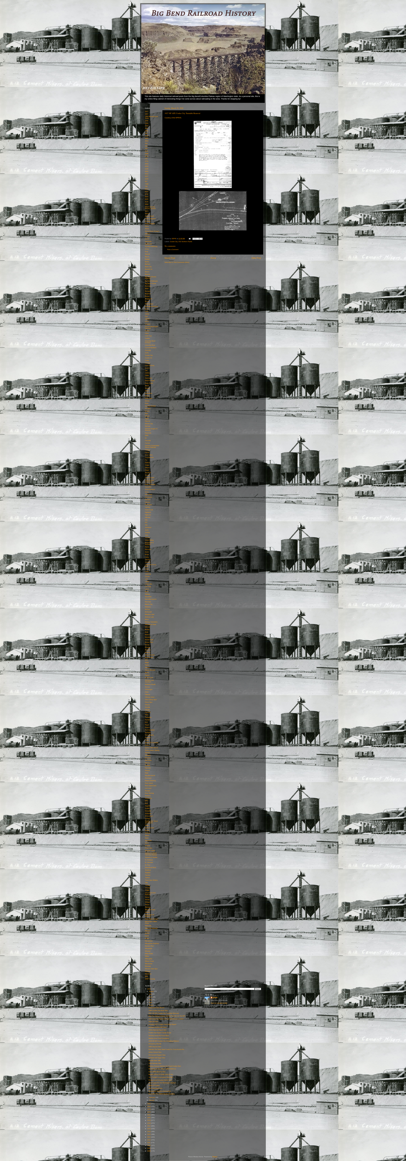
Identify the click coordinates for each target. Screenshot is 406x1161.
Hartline (147, 507)
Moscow (147, 652)
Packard (147, 712)
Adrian (147, 213)
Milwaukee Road (150, 624)
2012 (149, 1140)
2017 (149, 1126)
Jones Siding (149, 540)
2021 (149, 1115)
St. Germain (149, 862)
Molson (147, 634)
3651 (146, 156)
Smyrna (147, 845)
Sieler (147, 838)
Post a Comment (172, 249)
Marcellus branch (150, 599)
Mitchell (147, 627)
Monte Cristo (149, 639)
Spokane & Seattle (151, 857)
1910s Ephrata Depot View (157, 1030)
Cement (147, 324)
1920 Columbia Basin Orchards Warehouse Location (166, 1019)
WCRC (147, 933)
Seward (147, 833)
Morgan (147, 647)
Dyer (146, 413)
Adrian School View (155, 1052)
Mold (146, 632)
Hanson (147, 502)
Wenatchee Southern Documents (160, 1091)
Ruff (146, 803)
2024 (149, 1106)
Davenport (148, 378)
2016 (149, 1128)
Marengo (148, 602)
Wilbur (147, 956)
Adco (146, 211)
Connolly (148, 350)
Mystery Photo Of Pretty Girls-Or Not (161, 1074)
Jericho (147, 537)
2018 (149, 1123)
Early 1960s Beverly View (157, 1072)
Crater (147, 360)
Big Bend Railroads (151, 281)
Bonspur (148, 291)
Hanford (147, 499)
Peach (147, 725)
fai (146, 438)
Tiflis (146, 883)
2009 (149, 1148)
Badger (147, 259)
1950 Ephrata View (155, 1063)
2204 (146, 121)
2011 (149, 1142)
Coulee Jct (148, 358)
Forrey (147, 452)
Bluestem (148, 286)
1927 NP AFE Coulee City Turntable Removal (164, 1013)
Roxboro (148, 796)
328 (146, 146)
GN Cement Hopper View (157, 1055)
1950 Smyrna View (155, 1046)
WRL (146, 976)
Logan (147, 581)
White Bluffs (149, 953)
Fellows (147, 450)
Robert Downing (150, 780)
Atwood (147, 254)
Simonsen (148, 840)
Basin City (148, 266)
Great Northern (150, 489)
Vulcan (147, 904)
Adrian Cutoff (149, 216)
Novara (147, 687)
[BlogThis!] (195, 239)
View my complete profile (219, 1003)
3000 (146, 136)
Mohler (147, 629)
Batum (147, 272)
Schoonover (149, 816)
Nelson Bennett (150, 670)
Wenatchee (149, 941)
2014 (149, 1134)
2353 (146, 123)
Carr (146, 316)
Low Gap (148, 586)
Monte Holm (149, 642)
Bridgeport (148, 299)
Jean (146, 535)
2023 (149, 1109)
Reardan (148, 758)
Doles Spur (148, 398)
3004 (146, 138)
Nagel (147, 662)
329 (146, 148)
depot (147, 391)
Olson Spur (148, 702)
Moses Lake (149, 657)
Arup (146, 251)
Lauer (147, 569)
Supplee (147, 872)
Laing (147, 557)
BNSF (147, 288)
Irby (146, 525)
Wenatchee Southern (152, 943)
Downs (147, 411)
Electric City (149, 423)
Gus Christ (148, 494)
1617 (146, 111)
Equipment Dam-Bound (156, 1007)
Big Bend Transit (150, 283)
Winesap (148, 966)
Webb (147, 936)
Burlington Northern (151, 306)
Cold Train (148, 336)
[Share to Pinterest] (201, 239)
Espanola (148, 433)
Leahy (147, 571)
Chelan (147, 331)
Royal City (148, 798)
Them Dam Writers (151, 880)
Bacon (147, 256)
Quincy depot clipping (152, 750)
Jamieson (148, 527)
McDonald (148, 612)
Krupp (147, 554)
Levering (148, 574)
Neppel (147, 675)
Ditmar (147, 396)
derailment (148, 393)
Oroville (147, 707)
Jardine (147, 532)
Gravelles (148, 487)
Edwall (147, 416)
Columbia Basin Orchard (150, 341)
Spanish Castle (150, 850)
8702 (146, 194)
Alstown (147, 234)
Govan (147, 475)
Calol (146, 311)
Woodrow (148, 974)
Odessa (147, 694)
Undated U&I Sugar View (157, 1058)
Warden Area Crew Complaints (159, 1038)
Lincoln (147, 576)
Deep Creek (149, 383)
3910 (146, 164)
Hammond (148, 497)
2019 (149, 1120)
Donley (147, 401)
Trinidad (147, 888)
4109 (146, 169)
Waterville (148, 926)
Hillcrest (147, 517)
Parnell (147, 720)
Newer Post (170, 258)
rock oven (148, 788)
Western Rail (149, 946)
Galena (147, 462)
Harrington (148, 504)
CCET (147, 321)
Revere (147, 770)
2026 (149, 989)
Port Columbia (149, 730)
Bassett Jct (148, 269)
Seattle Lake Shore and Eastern (151, 822)
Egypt (147, 418)
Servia (147, 830)
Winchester (148, 963)
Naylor (147, 665)
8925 (146, 199)
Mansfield (148, 596)
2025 (149, 1104)
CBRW (147, 319)
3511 (146, 151)
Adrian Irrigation (150, 218)
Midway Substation (151, 622)
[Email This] (193, 239)
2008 (149, 1151)
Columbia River (150, 345)
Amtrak (147, 236)
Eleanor (147, 421)
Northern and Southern (149, 681)
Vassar (147, 897)
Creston (147, 363)
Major (147, 591)
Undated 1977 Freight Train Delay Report (162, 1024)
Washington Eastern (151, 919)
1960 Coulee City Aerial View (158, 1010)
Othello (147, 710)
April (150, 1002)
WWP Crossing (150, 979)
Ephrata (147, 426)
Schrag (147, 818)
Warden (147, 912)
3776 (146, 161)
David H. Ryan (150, 380)
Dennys (147, 388)
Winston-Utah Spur (151, 969)
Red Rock (148, 760)
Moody (147, 645)
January (152, 1100)
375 (146, 159)
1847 (146, 114)
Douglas (147, 408)
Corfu (147, 353)
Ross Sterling (149, 793)
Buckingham (149, 304)
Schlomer (148, 813)
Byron (147, 309)
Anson (147, 239)
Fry (146, 460)
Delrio (147, 385)
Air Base (148, 221)
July (150, 994)
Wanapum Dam (150, 909)
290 (146, 133)
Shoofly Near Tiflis (155, 1060)
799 (146, 186)
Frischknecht (149, 457)
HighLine (148, 515)
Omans (147, 705)
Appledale (148, 241)
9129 (146, 202)
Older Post (256, 258)
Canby (147, 314)
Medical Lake (149, 617)
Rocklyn (147, 791)
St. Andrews (149, 860)
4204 (146, 171)
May (150, 1000)
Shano (147, 835)
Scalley (147, 808)
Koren (147, 552)
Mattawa (148, 607)
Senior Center (149, 828)
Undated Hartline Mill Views (158, 1027)
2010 (149, 1145)
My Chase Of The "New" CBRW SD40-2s (162, 1069)
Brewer (147, 296)
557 (146, 181)
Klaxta (147, 547)
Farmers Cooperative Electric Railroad (152, 446)
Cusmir (147, 368)
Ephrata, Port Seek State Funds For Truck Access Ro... (167, 1049)
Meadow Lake (149, 614)
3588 (146, 153)
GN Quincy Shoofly (155, 1044)
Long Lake (148, 584)
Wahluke (148, 907)
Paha (146, 715)
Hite (146, 520)
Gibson (147, 467)
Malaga (147, 594)
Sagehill (147, 806)
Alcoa (147, 226)
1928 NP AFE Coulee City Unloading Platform (164, 1041)
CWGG (147, 373)
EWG (146, 435)
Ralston (147, 752)
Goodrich (148, 472)
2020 (149, 1117)
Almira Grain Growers (152, 231)
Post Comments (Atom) (181, 262)
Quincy (147, 745)
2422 (146, 126)
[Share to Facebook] (199, 239)
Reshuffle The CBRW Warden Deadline (162, 1094)
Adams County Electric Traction (150, 207)
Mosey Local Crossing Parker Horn (160, 1080)
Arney (147, 249)
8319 (146, 191)
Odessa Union (149, 697)
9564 (146, 204)
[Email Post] (189, 238)
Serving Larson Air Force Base (159, 1035)
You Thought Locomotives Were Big (161, 1077)
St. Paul (147, 865)
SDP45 (215, 997)
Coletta (147, 338)
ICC (146, 522)
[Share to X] (197, 239)
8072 (146, 189)
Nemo (147, 672)
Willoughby (148, 959)
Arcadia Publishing (151, 246)
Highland (148, 512)
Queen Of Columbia (151, 742)
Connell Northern (150, 348)
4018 (146, 166)
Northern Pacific (187, 241)
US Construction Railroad (150, 893)
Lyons (147, 589)
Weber (147, 938)
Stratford (148, 870)
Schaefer (148, 811)
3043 (146, 141)
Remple (147, 765)
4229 (146, 179)
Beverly (147, 274)
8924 (146, 196)
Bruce (147, 301)
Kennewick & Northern (149, 543)
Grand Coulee (149, 477)
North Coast (149, 677)
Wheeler (148, 951)
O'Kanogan (148, 689)
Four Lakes (149, 455)
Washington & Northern (149, 915)
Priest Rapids (149, 735)
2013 (149, 1137)
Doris (146, 403)
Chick (147, 333)
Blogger (214, 1157)
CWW (147, 375)
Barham (147, 264)
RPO (146, 801)
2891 (146, 131)
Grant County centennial (149, 481)
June (151, 997)
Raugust (148, 755)
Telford (147, 877)
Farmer (147, 443)
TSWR (147, 890)
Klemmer (148, 549)
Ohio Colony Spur (151, 699)
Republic (148, 768)
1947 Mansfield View (155, 1088)
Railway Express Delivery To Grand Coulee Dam (165, 1066)
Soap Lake (148, 848)
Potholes (148, 732)
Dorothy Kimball (150, 406)
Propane (148, 737)
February (152, 1097)
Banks (147, 261)
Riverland (148, 778)
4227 (146, 176)
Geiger (147, 465)
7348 (146, 184)
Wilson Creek (149, 961)
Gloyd (147, 470)
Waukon (147, 931)
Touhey (147, 885)
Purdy (147, 740)
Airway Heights (150, 223)
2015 (149, 1131)
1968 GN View (153, 1021)
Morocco (148, 650)
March (151, 1005)
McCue (147, 609)
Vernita (147, 899)
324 (146, 143)
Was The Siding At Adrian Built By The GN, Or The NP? (167, 1016)
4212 (146, 174)
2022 (149, 1112)
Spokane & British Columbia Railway (151, 854)
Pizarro (147, 727)
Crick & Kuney (149, 365)
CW (179, 241)
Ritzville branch (150, 775)
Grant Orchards (150, 484)
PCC (146, 722)
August (151, 991)
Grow (147, 492)
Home (213, 258)
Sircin (147, 843)
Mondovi (148, 637)
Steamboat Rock (150, 867)
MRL (146, 660)
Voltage (147, 902)
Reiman (147, 763)
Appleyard (148, 244)
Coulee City (174, 241)
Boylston (148, 294)
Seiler (147, 825)
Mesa (147, 619)
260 (146, 128)
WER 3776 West (154, 1085)
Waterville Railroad (151, 928)
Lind (146, 579)
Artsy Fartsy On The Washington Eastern (162, 1083)
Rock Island (149, 783)
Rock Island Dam (150, 785)
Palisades (148, 717)
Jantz (147, 530)
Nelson (147, 667)
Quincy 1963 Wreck (151, 748)
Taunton (147, 875)
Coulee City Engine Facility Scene (160, 1033)
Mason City (148, 604)
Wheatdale (148, 948)
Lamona (147, 562)
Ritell (146, 773)
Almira (147, 228)
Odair (147, 692)
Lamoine (148, 559)
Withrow (147, 971)
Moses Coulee (150, 655)
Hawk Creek (149, 510)
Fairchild (148, 440)
